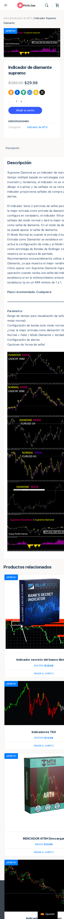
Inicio (7, 18)
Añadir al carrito (25, 110)
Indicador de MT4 (22, 18)
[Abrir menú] (6, 5)
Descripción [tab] (12, 148)
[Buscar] (47, 5)
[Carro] (57, 5)
